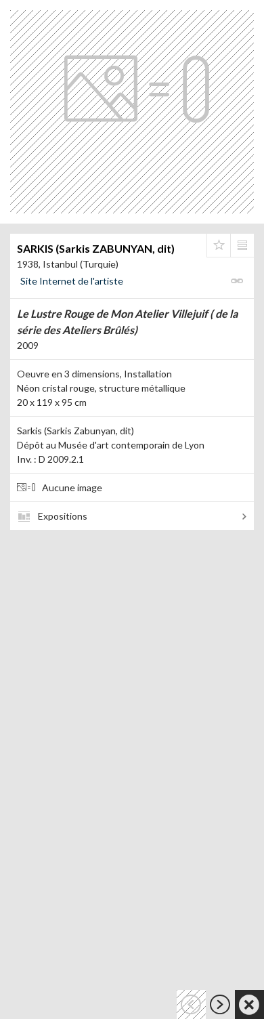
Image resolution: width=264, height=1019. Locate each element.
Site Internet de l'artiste (71, 281)
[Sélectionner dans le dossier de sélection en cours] (218, 245)
